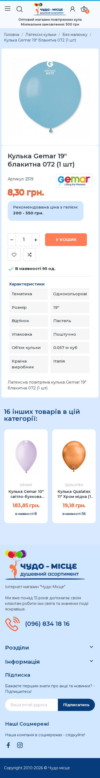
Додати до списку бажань (14, 254)
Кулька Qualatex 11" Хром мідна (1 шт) (74, 494)
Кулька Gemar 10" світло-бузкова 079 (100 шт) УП (26, 494)
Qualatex (74, 484)
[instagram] (20, 745)
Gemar (26, 484)
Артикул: (16, 179)
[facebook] (8, 745)
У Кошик (66, 239)
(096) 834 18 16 (47, 624)
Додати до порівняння (29, 254)
